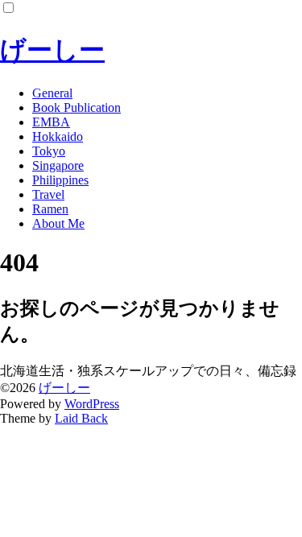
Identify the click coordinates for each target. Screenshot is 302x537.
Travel (48, 194)
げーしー (52, 49)
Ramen (50, 209)
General (52, 93)
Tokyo (48, 151)
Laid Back (81, 418)
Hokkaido (57, 136)
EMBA (51, 122)
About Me (58, 223)
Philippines (60, 180)
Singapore (58, 165)
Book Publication (76, 107)
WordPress (91, 404)
